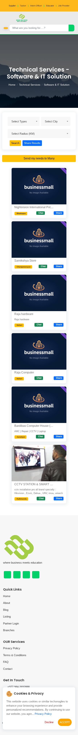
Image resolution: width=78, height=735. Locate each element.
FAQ (6, 661)
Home (12, 84)
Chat (40, 213)
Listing (7, 616)
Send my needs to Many (39, 158)
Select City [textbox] (51, 121)
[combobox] (24, 121)
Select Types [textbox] (19, 121)
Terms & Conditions (14, 655)
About (6, 602)
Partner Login (11, 623)
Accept (65, 722)
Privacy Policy (11, 648)
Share (59, 213)
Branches (9, 630)
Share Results (32, 143)
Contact (7, 668)
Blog (5, 609)
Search (15, 143)
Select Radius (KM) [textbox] (23, 133)
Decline (49, 722)
